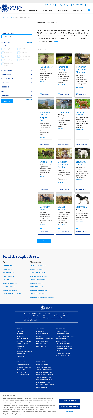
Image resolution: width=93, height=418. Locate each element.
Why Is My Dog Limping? (44, 379)
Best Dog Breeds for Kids (38, 290)
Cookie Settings (69, 411)
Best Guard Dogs (35, 286)
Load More (44, 241)
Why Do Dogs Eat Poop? (44, 377)
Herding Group (8, 286)
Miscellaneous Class (10, 290)
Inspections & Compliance (64, 346)
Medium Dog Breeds (36, 269)
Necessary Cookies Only (69, 407)
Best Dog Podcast (41, 387)
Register (68, 5)
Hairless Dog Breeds (37, 293)
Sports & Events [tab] (47, 10)
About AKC (20, 331)
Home (3, 17)
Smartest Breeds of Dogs (38, 276)
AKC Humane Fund (23, 374)
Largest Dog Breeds (36, 272)
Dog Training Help (42, 341)
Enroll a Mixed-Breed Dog (44, 338)
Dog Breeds (10, 17)
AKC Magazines (41, 346)
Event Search (50, 5)
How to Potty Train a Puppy (45, 384)
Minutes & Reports (22, 338)
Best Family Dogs (35, 283)
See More (42, 82)
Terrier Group (8, 276)
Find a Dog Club (22, 372)
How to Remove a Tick (43, 382)
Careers (19, 348)
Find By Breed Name (8, 33)
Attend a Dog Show (23, 364)
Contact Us (20, 356)
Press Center (21, 346)
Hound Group (7, 269)
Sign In (88, 5)
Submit (7, 101)
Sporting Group (8, 265)
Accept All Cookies (69, 401)
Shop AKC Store (41, 343)
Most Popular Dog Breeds (44, 372)
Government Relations (63, 343)
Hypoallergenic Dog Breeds (44, 374)
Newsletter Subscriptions (24, 351)
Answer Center (61, 338)
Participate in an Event (24, 367)
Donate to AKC (21, 369)
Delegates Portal (61, 331)
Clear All (29, 42)
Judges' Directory (61, 341)
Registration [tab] (33, 10)
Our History (20, 336)
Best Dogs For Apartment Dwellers (42, 297)
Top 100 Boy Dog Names (44, 369)
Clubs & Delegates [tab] (62, 10)
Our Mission (20, 333)
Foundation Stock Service (12, 293)
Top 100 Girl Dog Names (43, 367)
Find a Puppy (59, 5)
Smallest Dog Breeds (37, 265)
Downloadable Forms (62, 333)
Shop (74, 5)
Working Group (8, 272)
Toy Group (6, 279)
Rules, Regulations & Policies (65, 336)
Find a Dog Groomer (42, 333)
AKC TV (80, 5)
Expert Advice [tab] (77, 10)
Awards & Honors (22, 343)
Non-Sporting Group (10, 283)
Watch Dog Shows (42, 364)
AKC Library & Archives (24, 341)
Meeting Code (21, 353)
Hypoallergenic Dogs (37, 279)
